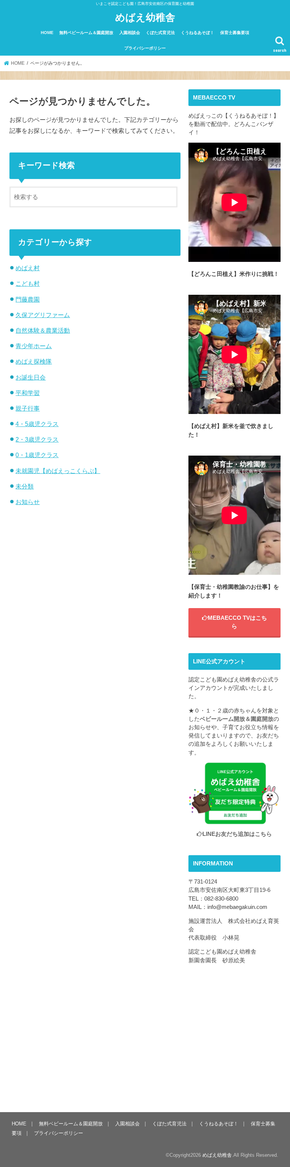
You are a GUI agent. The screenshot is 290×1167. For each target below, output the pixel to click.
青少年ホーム (33, 345)
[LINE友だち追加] (234, 820)
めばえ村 (27, 268)
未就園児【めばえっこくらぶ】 (57, 470)
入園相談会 (129, 32)
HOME (47, 32)
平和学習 (27, 392)
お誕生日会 (30, 377)
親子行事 (27, 408)
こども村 (27, 283)
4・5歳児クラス (37, 423)
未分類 (24, 486)
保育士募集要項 (234, 32)
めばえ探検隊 (33, 361)
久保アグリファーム (42, 314)
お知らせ (27, 501)
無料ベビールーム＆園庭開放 (86, 32)
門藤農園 (27, 299)
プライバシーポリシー (145, 48)
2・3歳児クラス (37, 439)
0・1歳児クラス (37, 454)
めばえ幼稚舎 (145, 17)
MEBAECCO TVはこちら (237, 622)
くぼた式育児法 (160, 32)
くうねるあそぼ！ (197, 32)
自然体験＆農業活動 (42, 330)
